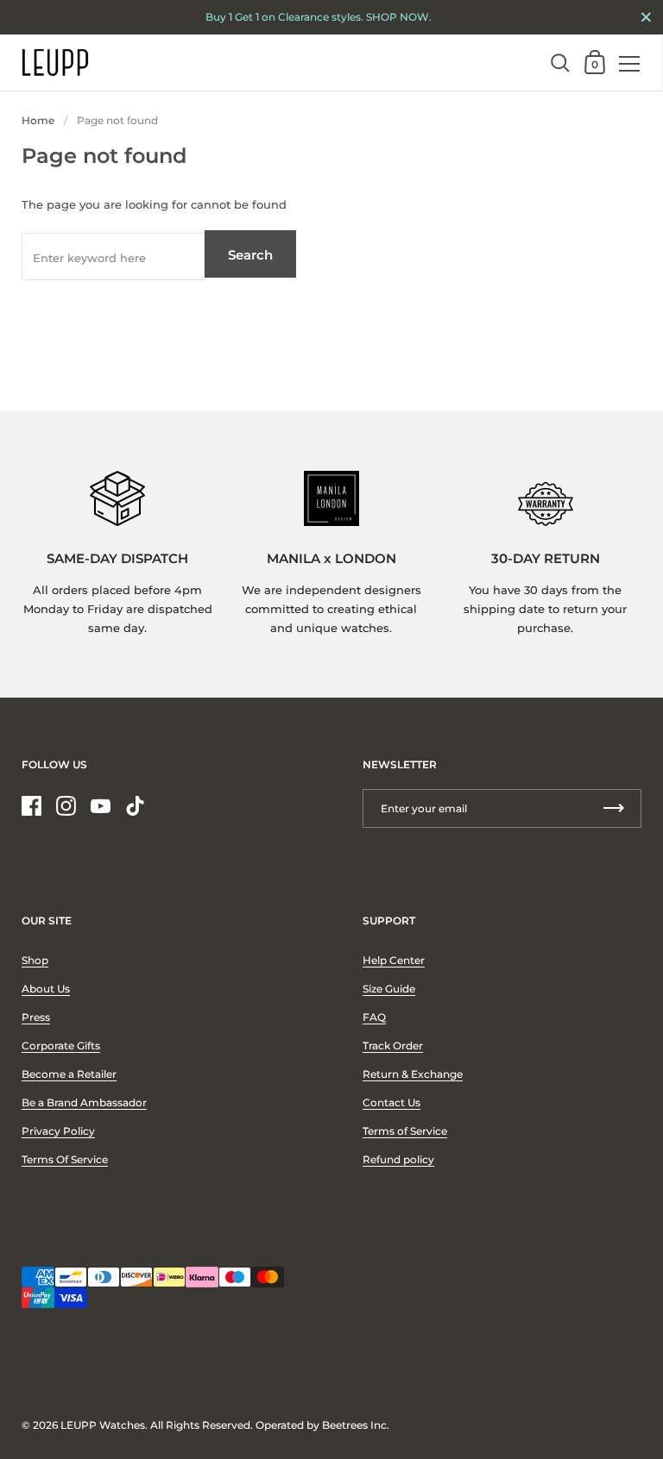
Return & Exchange (413, 1074)
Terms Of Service (65, 1159)
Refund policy (398, 1159)
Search (250, 255)
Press (36, 1017)
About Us (46, 988)
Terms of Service (405, 1130)
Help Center (394, 960)
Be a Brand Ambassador (84, 1102)
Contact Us (391, 1102)
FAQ (374, 1017)
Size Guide (389, 988)
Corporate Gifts (61, 1045)
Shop (35, 960)
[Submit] (613, 808)
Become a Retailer (69, 1074)
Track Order (393, 1045)
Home (38, 120)
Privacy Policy (58, 1130)
